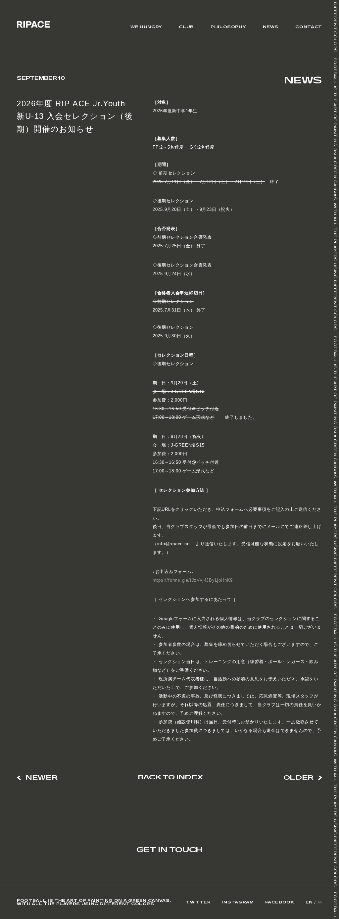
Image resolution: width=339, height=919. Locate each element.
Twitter (198, 902)
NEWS (271, 27)
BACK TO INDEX (170, 778)
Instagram (238, 902)
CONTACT (308, 27)
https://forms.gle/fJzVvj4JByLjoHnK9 (193, 580)
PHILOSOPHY (228, 27)
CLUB (186, 27)
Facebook (279, 902)
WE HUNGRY (146, 27)
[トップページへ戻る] (33, 24)
